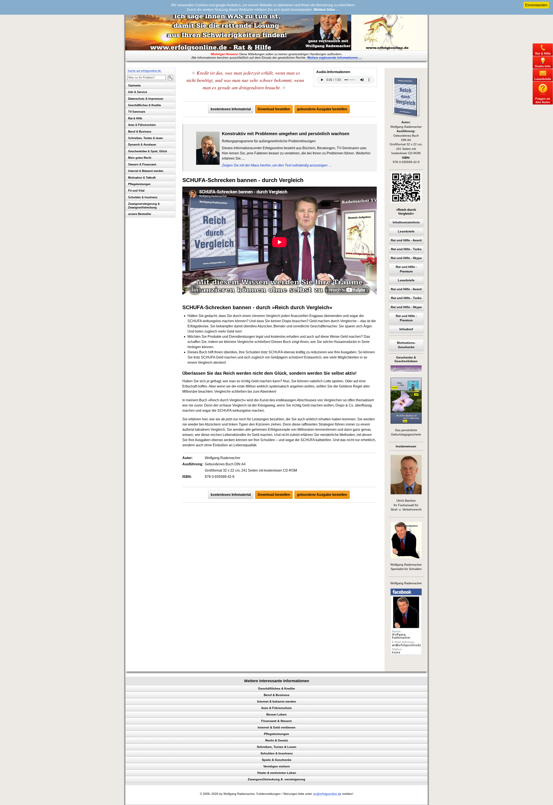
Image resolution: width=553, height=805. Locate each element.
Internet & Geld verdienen (277, 727)
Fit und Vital (136, 190)
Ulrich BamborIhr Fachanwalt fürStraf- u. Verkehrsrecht (406, 505)
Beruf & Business (139, 131)
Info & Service (137, 92)
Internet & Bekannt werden (145, 171)
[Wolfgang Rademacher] (406, 653)
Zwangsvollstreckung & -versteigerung (276, 779)
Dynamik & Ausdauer (142, 144)
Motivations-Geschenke (406, 345)
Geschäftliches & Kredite (144, 105)
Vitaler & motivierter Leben (276, 773)
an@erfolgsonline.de (327, 793)
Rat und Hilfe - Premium (406, 269)
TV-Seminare (136, 111)
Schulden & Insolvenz (142, 197)
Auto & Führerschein (142, 124)
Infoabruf (406, 329)
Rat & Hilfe (135, 118)
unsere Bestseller (139, 214)
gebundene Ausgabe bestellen (322, 109)
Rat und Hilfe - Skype (406, 258)
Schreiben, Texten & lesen (145, 138)
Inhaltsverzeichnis (406, 222)
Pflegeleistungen (139, 184)
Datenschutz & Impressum (145, 98)
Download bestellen (274, 109)
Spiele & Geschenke (276, 760)
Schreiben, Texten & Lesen (276, 747)
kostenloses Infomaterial (231, 109)
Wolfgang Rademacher (406, 583)
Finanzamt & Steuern (276, 721)
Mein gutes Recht (139, 157)
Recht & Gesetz (276, 740)
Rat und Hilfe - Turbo (406, 249)
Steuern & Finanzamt (142, 164)
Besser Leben (276, 714)
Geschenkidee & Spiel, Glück (147, 151)
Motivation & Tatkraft (142, 177)
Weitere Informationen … (334, 57)
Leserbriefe (406, 231)
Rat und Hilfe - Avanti (406, 240)
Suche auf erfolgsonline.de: (144, 70)
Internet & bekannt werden (276, 701)
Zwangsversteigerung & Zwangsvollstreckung (144, 205)
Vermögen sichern (276, 766)
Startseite (134, 85)
